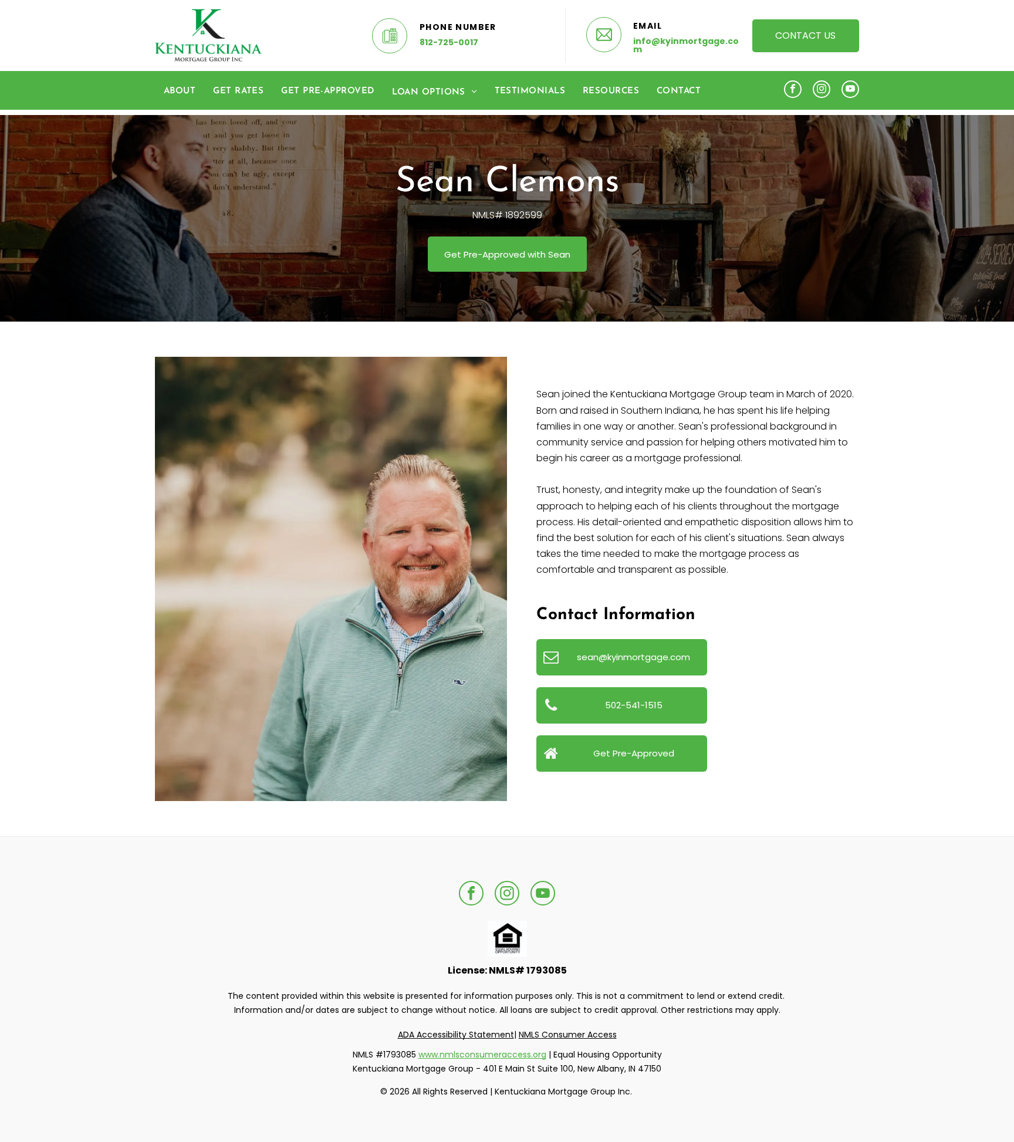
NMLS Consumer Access (568, 1034)
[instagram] (821, 90)
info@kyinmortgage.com (686, 45)
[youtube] (850, 90)
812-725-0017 (449, 42)
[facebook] (793, 90)
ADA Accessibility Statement (456, 1034)
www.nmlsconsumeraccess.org (482, 1054)
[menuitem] (179, 92)
